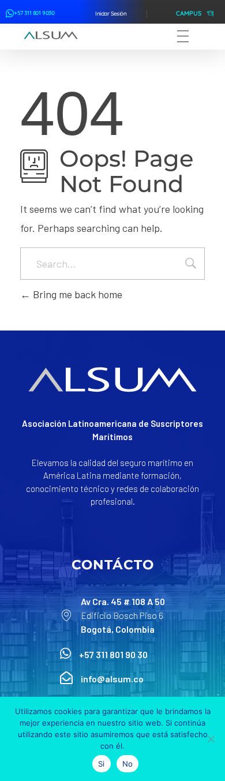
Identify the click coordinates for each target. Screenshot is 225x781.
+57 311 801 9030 (34, 13)
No (127, 763)
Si (101, 763)
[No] (210, 739)
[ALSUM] (50, 35)
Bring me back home (76, 294)
